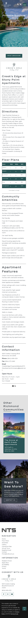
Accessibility (5, 564)
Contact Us (10, 500)
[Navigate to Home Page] (6, 4)
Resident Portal (7, 561)
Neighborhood (6, 550)
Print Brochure (14, 55)
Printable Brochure (8, 554)
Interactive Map (7, 546)
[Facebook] (3, 594)
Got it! (24, 608)
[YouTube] (12, 594)
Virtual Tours (6, 548)
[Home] (9, 578)
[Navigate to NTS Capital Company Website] (9, 530)
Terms (4, 568)
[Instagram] (7, 594)
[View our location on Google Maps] (21, 4)
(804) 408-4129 (6, 590)
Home (4, 539)
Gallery (4, 544)
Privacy (4, 566)
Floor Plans (5, 541)
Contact (4, 552)
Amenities (5, 542)
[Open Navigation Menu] (24, 4)
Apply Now (5, 562)
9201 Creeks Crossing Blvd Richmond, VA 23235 (8, 585)
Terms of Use (14, 614)
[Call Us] (18, 4)
